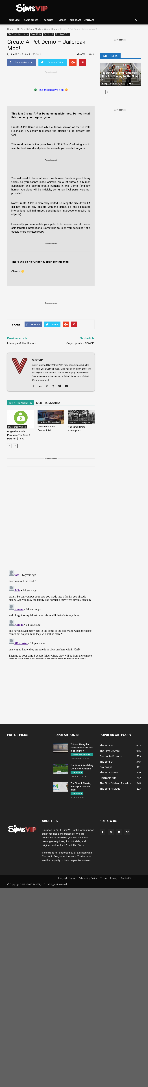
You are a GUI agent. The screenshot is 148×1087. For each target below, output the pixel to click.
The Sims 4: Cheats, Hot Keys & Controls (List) (81, 786)
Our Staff (75, 20)
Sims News (15, 20)
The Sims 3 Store (110, 751)
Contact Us (126, 878)
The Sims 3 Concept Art (49, 422)
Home (10, 29)
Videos (62, 20)
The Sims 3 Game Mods (18, 34)
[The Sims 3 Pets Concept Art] (51, 417)
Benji (105, 83)
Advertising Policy (88, 878)
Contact (89, 20)
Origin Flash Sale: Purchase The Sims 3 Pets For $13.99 (18, 435)
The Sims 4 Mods (110, 788)
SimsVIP (14, 54)
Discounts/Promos (17, 427)
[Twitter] (61, 386)
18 (93, 54)
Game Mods (36, 34)
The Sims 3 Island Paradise (115, 783)
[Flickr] (42, 386)
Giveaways (106, 767)
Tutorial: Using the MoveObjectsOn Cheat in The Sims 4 (82, 747)
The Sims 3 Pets (62, 34)
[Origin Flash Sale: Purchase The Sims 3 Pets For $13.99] (20, 419)
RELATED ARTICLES (20, 402)
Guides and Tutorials (82, 754)
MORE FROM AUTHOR (48, 402)
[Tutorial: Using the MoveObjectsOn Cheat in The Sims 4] (60, 748)
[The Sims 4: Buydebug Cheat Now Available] (60, 769)
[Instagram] (48, 386)
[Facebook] (35, 386)
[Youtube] (68, 386)
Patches (48, 20)
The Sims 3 (48, 34)
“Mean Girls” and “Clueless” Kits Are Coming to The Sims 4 (120, 76)
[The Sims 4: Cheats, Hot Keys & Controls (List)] (60, 787)
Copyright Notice (66, 878)
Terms (103, 878)
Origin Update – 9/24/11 (80, 343)
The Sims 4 (77, 772)
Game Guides (31, 20)
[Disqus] (51, 520)
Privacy (113, 878)
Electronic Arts (108, 778)
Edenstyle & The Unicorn (21, 343)
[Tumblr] (55, 386)
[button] (136, 20)
